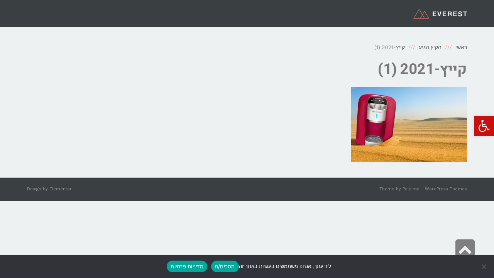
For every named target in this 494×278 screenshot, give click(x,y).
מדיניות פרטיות (187, 266)
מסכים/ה (225, 266)
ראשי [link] (461, 47)
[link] (484, 126)
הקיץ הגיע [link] (430, 47)
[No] (484, 266)
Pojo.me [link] (411, 189)
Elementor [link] (60, 189)
